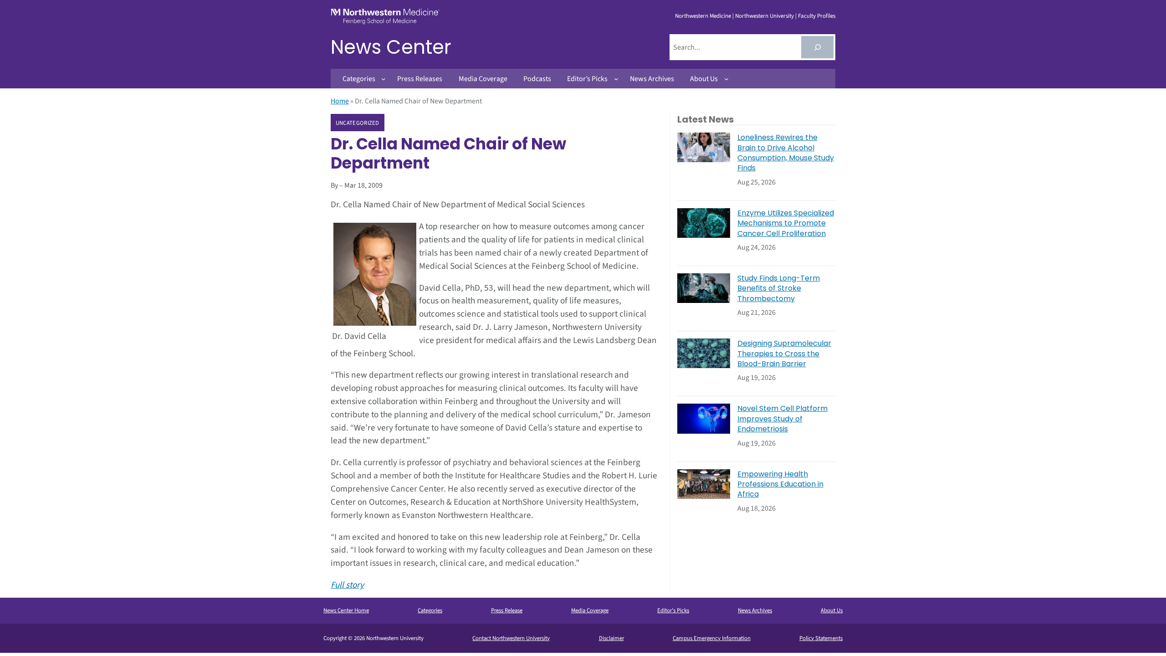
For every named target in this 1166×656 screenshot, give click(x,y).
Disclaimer (611, 638)
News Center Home (346, 610)
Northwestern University (764, 16)
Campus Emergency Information (712, 638)
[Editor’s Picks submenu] (616, 79)
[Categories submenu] (383, 79)
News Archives (755, 610)
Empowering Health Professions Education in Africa (780, 484)
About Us (832, 610)
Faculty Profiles (816, 16)
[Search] (817, 47)
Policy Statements (821, 638)
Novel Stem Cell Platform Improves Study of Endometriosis (782, 419)
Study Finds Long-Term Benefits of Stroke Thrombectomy (778, 288)
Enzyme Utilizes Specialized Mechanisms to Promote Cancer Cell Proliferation (785, 223)
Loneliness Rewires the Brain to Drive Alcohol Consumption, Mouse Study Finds (785, 153)
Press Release (506, 610)
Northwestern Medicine (703, 16)
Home (340, 101)
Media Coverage (590, 610)
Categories (430, 610)
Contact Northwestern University (511, 638)
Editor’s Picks (673, 610)
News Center (391, 47)
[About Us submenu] (726, 79)
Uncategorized (357, 123)
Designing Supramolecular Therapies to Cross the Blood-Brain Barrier (784, 353)
